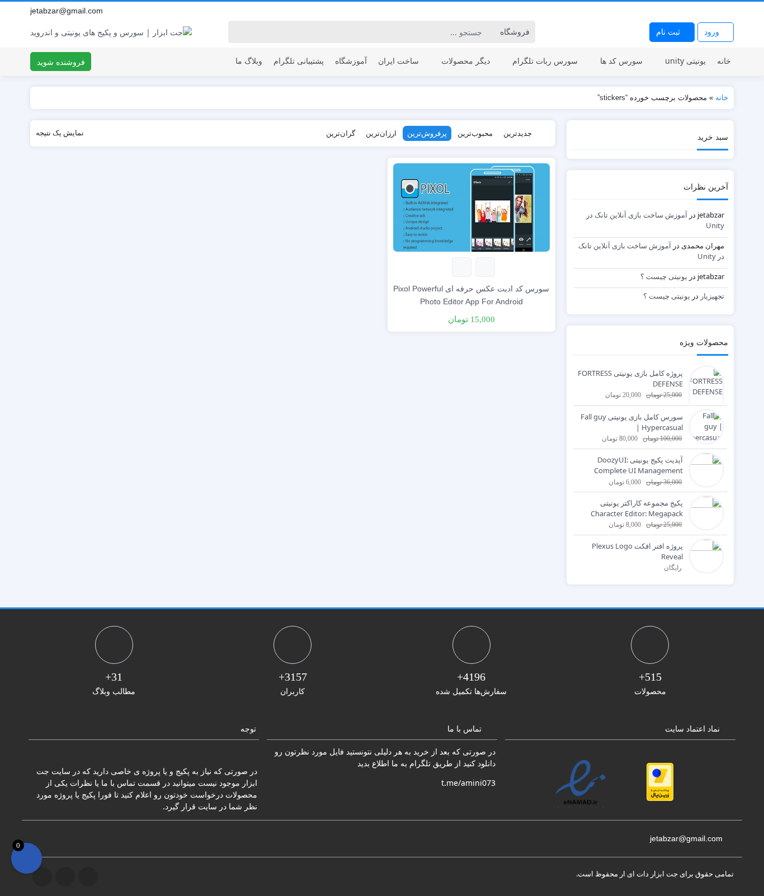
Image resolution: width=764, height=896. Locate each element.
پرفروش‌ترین (427, 133)
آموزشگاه (351, 60)
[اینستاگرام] (715, 10)
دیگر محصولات (465, 60)
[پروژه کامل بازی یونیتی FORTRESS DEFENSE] (703, 398)
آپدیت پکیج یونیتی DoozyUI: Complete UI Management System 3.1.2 (638, 466)
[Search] (238, 32)
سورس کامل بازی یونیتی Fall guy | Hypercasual (632, 422)
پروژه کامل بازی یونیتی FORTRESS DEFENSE (630, 378)
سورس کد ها (621, 60)
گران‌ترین (340, 133)
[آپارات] (728, 10)
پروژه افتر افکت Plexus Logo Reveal (637, 551)
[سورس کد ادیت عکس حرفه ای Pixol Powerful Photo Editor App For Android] (471, 206)
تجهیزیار (712, 296)
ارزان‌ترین (381, 133)
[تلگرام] (703, 10)
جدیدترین (517, 133)
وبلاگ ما (248, 60)
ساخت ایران (398, 60)
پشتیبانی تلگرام (298, 60)
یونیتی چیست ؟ (663, 276)
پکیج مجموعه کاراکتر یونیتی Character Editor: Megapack (637, 508)
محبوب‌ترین (475, 133)
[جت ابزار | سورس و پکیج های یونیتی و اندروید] (111, 32)
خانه (724, 60)
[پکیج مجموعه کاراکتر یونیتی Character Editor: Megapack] (703, 512)
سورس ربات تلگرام (545, 60)
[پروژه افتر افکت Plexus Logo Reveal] (703, 555)
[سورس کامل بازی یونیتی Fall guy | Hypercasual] (703, 426)
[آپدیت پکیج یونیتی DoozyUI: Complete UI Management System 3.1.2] (703, 469)
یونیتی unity (685, 60)
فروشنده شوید (61, 61)
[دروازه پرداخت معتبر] (660, 782)
